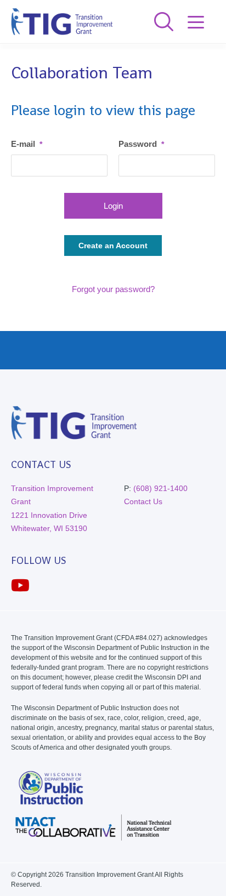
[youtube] (20, 585)
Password (141, 144)
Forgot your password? (113, 289)
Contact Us (143, 501)
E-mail (26, 144)
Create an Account (113, 245)
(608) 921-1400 (160, 488)
